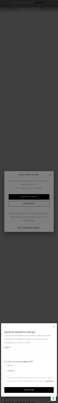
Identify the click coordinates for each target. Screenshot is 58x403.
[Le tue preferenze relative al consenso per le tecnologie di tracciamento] (53, 398)
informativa (49, 381)
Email (7, 348)
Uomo (9, 365)
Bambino (10, 371)
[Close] (53, 326)
